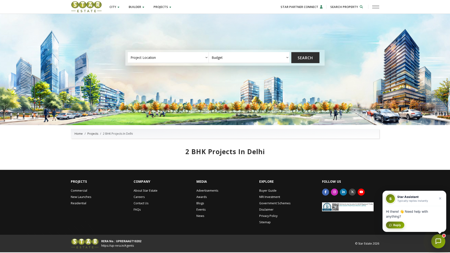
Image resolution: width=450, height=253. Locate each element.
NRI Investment (269, 197)
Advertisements (207, 191)
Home (79, 134)
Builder (135, 7)
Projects (161, 7)
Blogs (200, 203)
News (200, 216)
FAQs (137, 210)
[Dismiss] (440, 198)
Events (201, 210)
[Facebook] (325, 192)
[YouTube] (361, 192)
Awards (201, 197)
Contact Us (141, 203)
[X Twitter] (352, 192)
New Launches (81, 197)
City (113, 7)
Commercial (79, 191)
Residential (78, 203)
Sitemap (265, 222)
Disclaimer (266, 210)
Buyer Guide (268, 191)
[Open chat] (438, 241)
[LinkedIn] (343, 192)
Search (305, 57)
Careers (139, 197)
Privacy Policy (268, 216)
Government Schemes (274, 203)
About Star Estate (146, 191)
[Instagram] (334, 192)
